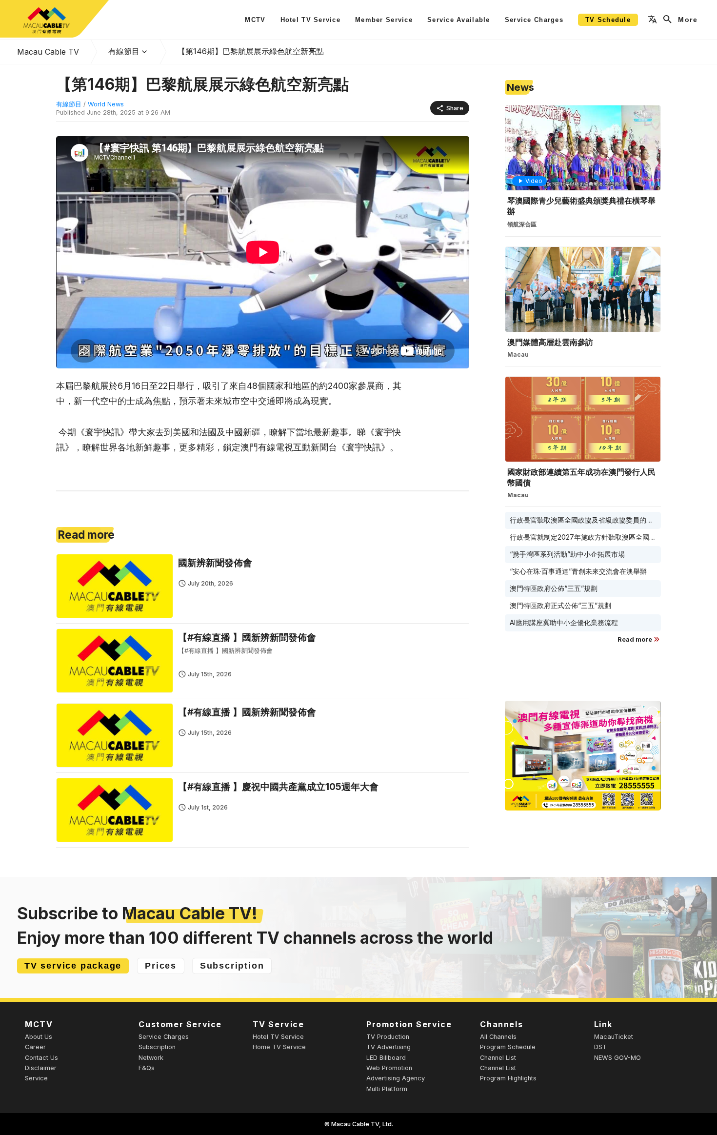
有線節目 (123, 51)
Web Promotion (389, 1068)
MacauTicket (613, 1036)
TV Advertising (388, 1047)
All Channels (498, 1036)
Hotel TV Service (278, 1036)
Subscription (157, 1047)
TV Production (387, 1036)
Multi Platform (386, 1089)
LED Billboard (386, 1057)
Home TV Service (279, 1047)
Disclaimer (41, 1068)
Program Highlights (508, 1078)
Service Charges (164, 1036)
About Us (38, 1036)
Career (35, 1047)
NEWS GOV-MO (617, 1057)
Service (36, 1078)
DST (600, 1047)
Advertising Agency (395, 1078)
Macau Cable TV (48, 52)
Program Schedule (508, 1047)
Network (151, 1057)
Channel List (498, 1057)
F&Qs (147, 1068)
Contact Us (41, 1057)
